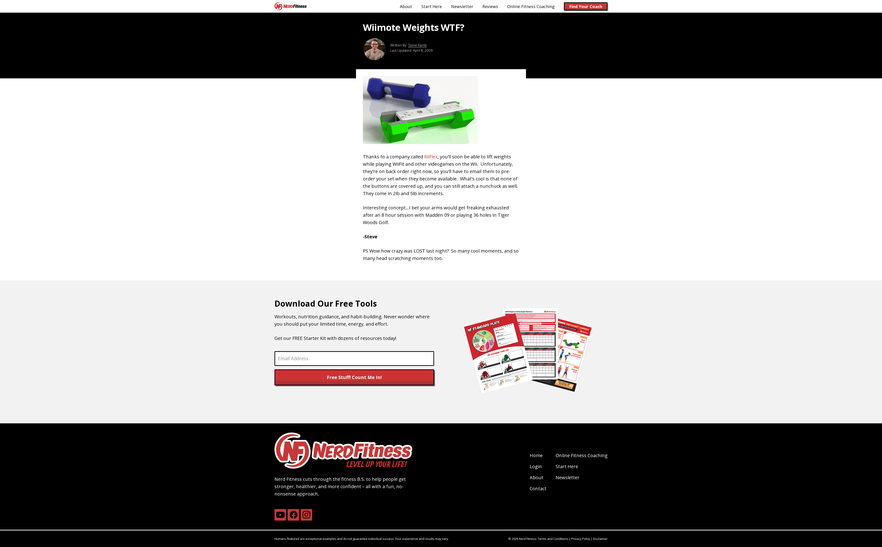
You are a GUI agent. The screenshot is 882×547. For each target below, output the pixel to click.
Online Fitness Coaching (582, 455)
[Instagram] (306, 515)
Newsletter (568, 477)
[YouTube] (280, 515)
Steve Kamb (417, 45)
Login (536, 466)
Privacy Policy (580, 539)
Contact (538, 488)
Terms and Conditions (553, 539)
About (536, 477)
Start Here (567, 466)
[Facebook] (293, 515)
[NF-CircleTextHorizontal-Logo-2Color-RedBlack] (290, 6)
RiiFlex (431, 157)
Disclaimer (600, 539)
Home (536, 455)
